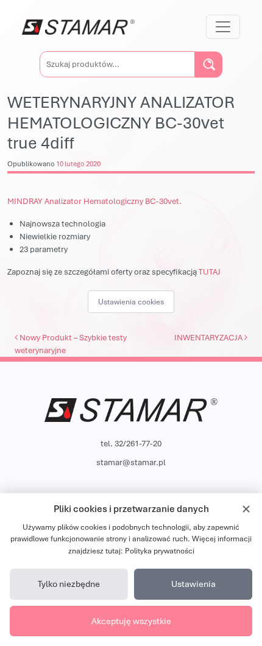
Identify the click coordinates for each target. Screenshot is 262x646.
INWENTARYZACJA (209, 337)
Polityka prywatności (159, 551)
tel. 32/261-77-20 (131, 443)
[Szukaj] (208, 64)
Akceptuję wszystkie (131, 621)
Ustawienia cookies (131, 302)
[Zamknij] (246, 509)
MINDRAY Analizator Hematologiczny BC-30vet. (94, 200)
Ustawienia (193, 583)
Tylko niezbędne (69, 583)
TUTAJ (210, 271)
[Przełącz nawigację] (223, 27)
